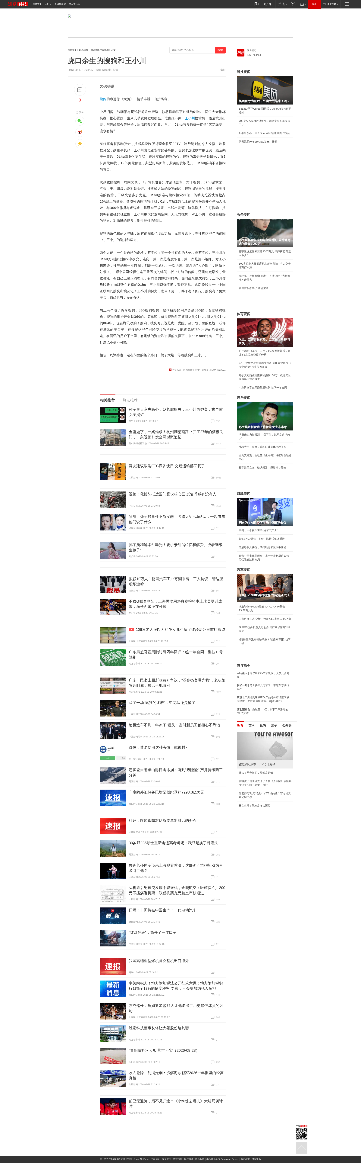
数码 (263, 725)
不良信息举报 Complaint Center (222, 1159)
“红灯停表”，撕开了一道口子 (153, 932)
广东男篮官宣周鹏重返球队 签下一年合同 (263, 387)
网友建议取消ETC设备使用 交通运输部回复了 (167, 466)
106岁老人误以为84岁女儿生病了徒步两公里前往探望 (180, 629)
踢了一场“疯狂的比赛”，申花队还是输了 (162, 703)
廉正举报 (245, 1159)
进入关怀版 (74, 4)
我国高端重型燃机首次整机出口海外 (159, 961)
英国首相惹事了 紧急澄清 (253, 288)
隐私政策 (199, 1159)
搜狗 (103, 99)
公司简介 (155, 1159)
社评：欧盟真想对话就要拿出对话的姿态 (162, 820)
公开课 (286, 725)
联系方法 (166, 1159)
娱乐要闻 (243, 398)
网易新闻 (251, 50)
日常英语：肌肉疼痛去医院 (254, 805)
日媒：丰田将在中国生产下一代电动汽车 (162, 910)
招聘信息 (177, 1159)
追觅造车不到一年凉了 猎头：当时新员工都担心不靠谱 (174, 725)
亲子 (274, 725)
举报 (223, 70)
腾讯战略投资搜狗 (100, 50)
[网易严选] (282, 4)
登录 (314, 4)
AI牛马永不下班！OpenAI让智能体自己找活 (264, 133)
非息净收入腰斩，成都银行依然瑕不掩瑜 (262, 547)
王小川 (190, 118)
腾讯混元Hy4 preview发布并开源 (258, 141)
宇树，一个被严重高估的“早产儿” (258, 530)
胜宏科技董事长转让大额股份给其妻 (159, 1028)
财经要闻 (243, 493)
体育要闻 (243, 314)
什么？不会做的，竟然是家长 (256, 772)
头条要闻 (243, 214)
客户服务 (188, 1159)
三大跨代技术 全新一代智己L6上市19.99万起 (265, 618)
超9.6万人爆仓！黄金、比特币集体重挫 (262, 538)
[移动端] (257, 4)
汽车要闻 (243, 570)
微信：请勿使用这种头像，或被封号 (159, 747)
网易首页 (37, 4)
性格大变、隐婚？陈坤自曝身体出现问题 (262, 446)
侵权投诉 (256, 1159)
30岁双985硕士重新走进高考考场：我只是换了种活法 (173, 843)
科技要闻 (243, 72)
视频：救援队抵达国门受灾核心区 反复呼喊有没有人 (172, 494)
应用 (47, 4)
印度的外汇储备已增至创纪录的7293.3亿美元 (166, 792)
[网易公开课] (268, 4)
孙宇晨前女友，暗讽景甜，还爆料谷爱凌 (262, 467)
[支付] (293, 4)
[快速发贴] (80, 90)
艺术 (252, 725)
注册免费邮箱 (329, 4)
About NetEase (141, 1159)
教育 (240, 725)
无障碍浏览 (60, 4)
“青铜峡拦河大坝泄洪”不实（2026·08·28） (164, 1050)
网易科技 (83, 50)
